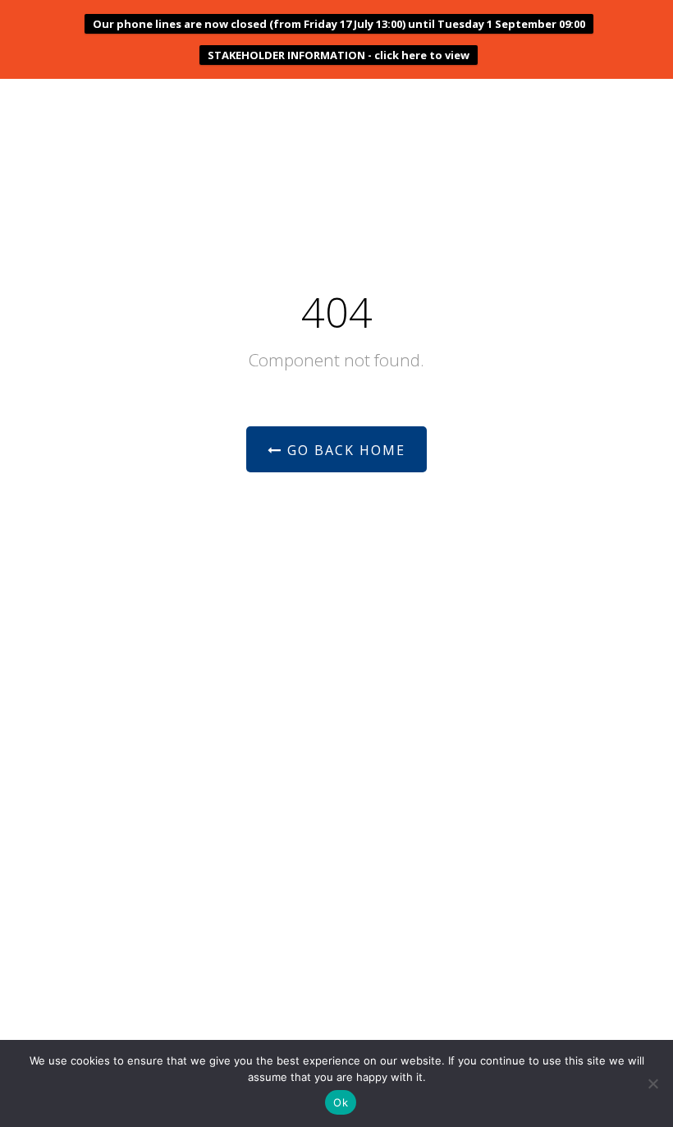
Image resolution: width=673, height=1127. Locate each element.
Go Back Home (343, 450)
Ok (340, 1102)
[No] (652, 1083)
